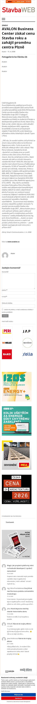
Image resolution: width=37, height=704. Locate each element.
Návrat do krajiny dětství (22, 624)
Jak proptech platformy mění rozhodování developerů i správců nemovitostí (20, 568)
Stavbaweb (10, 522)
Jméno (4, 290)
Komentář (5, 272)
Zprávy (5, 25)
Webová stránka (7, 303)
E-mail (4, 297)
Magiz (9, 565)
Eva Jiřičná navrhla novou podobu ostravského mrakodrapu (20, 591)
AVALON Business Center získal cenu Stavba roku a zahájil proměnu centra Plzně (18, 37)
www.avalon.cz (13, 242)
